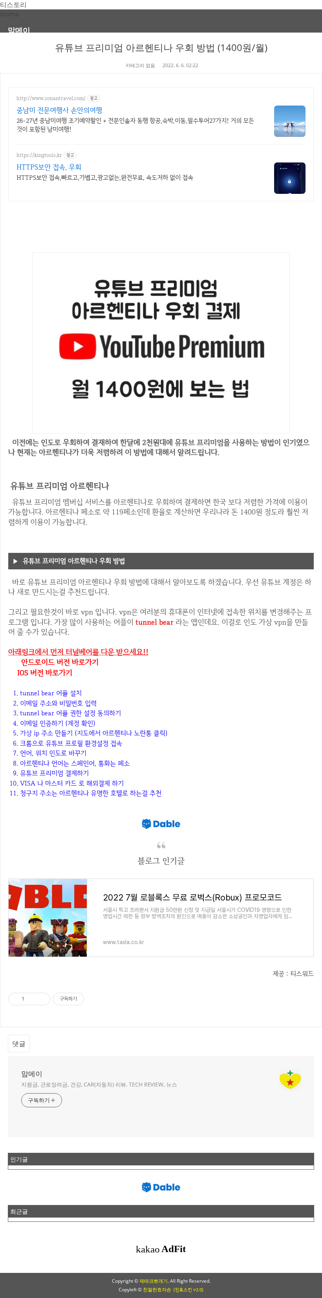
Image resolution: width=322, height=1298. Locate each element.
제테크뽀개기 (153, 1281)
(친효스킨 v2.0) (188, 1290)
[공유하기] (32, 999)
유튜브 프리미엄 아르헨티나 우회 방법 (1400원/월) (161, 47)
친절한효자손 (157, 1289)
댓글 (19, 1043)
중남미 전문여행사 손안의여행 (59, 110)
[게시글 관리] (41, 999)
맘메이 (19, 30)
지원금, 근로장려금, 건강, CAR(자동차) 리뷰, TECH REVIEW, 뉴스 (99, 1084)
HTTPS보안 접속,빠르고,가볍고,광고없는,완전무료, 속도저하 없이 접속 (104, 177)
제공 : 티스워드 (293, 973)
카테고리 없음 (140, 65)
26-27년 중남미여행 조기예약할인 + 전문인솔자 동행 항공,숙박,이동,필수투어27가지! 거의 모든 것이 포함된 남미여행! (135, 125)
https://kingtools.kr (39, 155)
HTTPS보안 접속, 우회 (48, 166)
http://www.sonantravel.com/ (51, 98)
